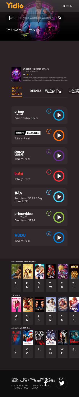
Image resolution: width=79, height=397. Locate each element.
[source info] (48, 111)
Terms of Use (20, 387)
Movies (34, 30)
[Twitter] (61, 383)
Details (36, 91)
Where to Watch (17, 91)
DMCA (35, 387)
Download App (20, 381)
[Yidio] (15, 6)
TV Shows (14, 30)
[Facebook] (45, 383)
